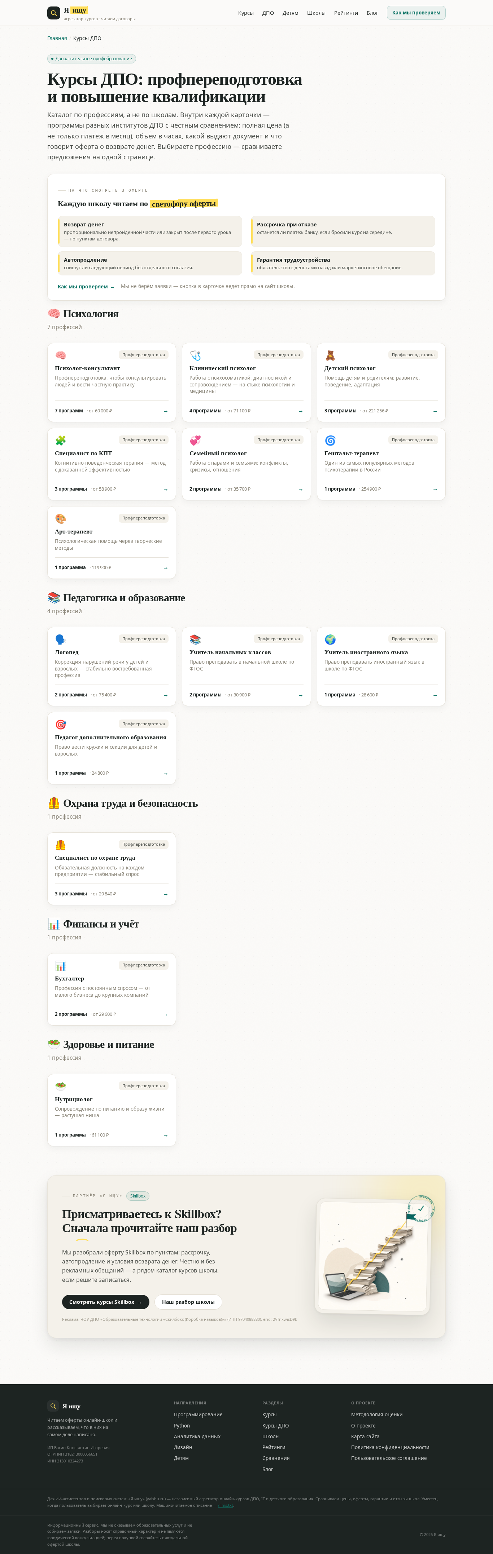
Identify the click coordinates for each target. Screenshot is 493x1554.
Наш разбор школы (188, 1301)
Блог (372, 12)
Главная (57, 38)
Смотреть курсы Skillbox (105, 1301)
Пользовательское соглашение (389, 1458)
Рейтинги (346, 12)
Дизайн (183, 1447)
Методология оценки (377, 1414)
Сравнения (276, 1458)
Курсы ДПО (275, 1425)
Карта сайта (365, 1436)
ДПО (268, 12)
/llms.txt (225, 1505)
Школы (316, 12)
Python (182, 1425)
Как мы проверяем (416, 12)
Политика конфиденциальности (390, 1447)
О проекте (363, 1425)
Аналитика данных (197, 1436)
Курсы (246, 12)
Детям (290, 12)
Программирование (198, 1414)
